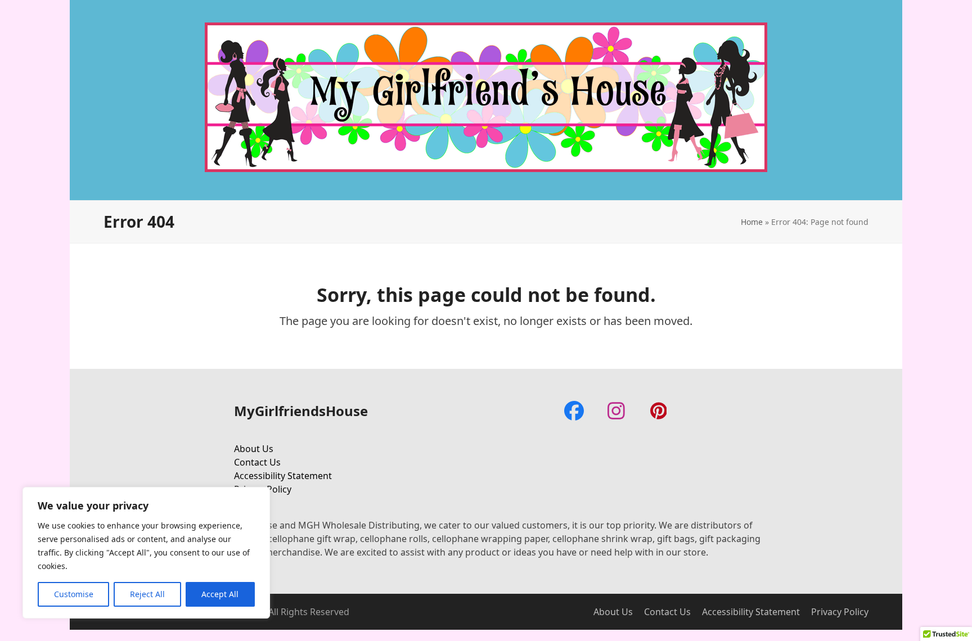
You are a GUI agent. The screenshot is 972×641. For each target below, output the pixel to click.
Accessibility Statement (283, 476)
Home (752, 221)
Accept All (219, 594)
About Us (253, 449)
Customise (73, 594)
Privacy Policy (839, 612)
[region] (146, 553)
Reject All (147, 594)
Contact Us (257, 462)
